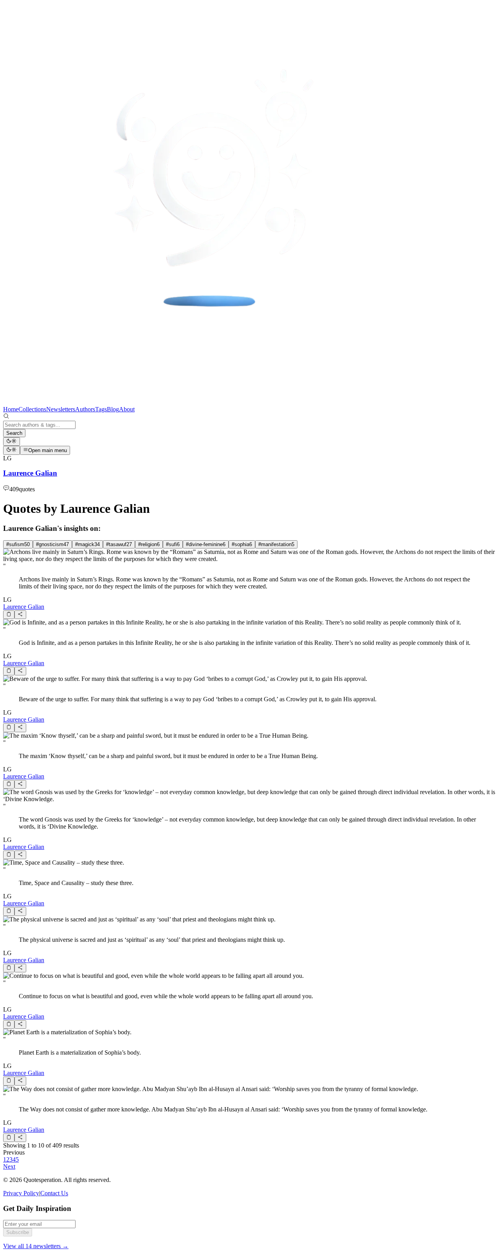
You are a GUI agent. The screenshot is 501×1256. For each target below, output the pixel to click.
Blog (113, 409)
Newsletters (60, 409)
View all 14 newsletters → (35, 1246)
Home (10, 409)
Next (9, 1166)
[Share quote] (20, 614)
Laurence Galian (23, 606)
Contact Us (54, 1193)
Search (14, 433)
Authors (85, 409)
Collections (32, 409)
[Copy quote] (8, 614)
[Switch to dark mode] (11, 441)
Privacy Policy (21, 1193)
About (127, 409)
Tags (101, 409)
